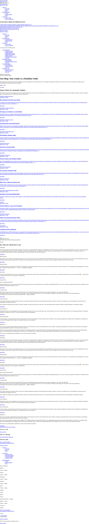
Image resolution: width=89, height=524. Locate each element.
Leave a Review (12, 427)
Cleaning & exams (4, 25)
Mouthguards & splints (20, 25)
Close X (6, 31)
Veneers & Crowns (11, 28)
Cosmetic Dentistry (20, 24)
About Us (5, 7)
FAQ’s (6, 15)
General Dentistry (4, 24)
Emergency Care (28, 24)
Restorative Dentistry (12, 24)
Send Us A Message (9, 19)
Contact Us (5, 16)
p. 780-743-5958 (3, 515)
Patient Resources (6, 12)
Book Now (2, 1)
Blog (6, 10)
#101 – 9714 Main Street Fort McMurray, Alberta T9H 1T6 (7, 442)
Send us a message (9, 45)
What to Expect (12, 29)
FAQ (6, 463)
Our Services (5, 453)
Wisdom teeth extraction (30, 25)
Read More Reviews (4, 427)
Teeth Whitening (3, 28)
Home (1, 85)
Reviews (7, 9)
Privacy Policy (3, 523)
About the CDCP (8, 39)
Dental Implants (3, 27)
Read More (2, 254)
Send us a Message (4, 519)
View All (56, 25)
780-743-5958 (8, 17)
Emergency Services (4, 29)
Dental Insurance (8, 14)
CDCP (6, 13)
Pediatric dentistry (39, 25)
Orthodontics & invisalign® (49, 25)
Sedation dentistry (12, 25)
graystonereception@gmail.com (6, 437)
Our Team (7, 8)
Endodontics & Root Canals (13, 27)
